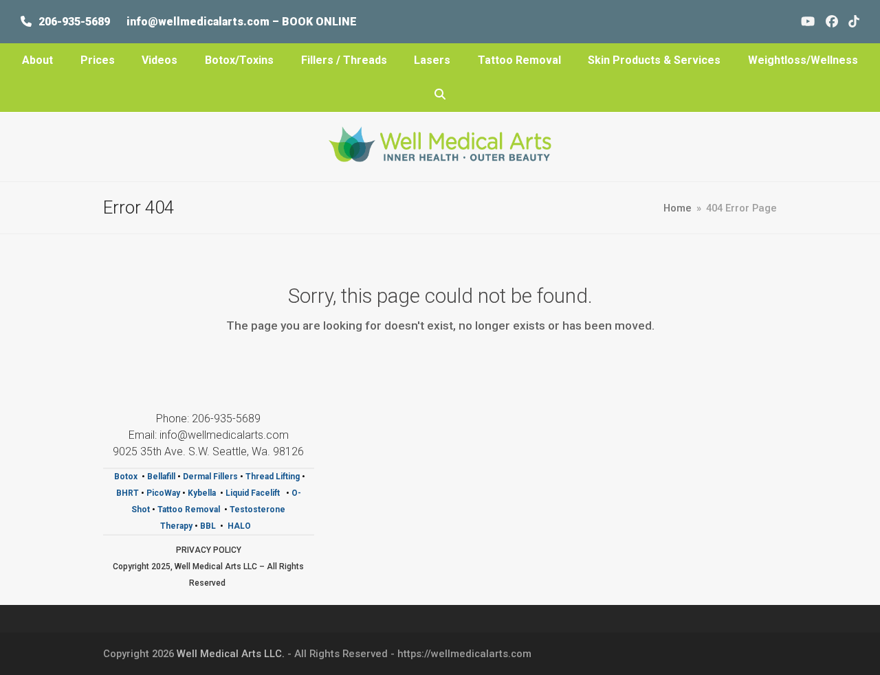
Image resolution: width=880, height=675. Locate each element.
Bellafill (161, 476)
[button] (440, 95)
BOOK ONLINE (319, 21)
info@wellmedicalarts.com (199, 21)
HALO (240, 526)
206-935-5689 (74, 21)
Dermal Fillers (210, 476)
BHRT (127, 493)
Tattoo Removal (188, 509)
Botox (126, 476)
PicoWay (164, 493)
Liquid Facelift (254, 493)
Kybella (202, 493)
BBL (208, 526)
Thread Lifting (272, 476)
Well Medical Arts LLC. (231, 654)
